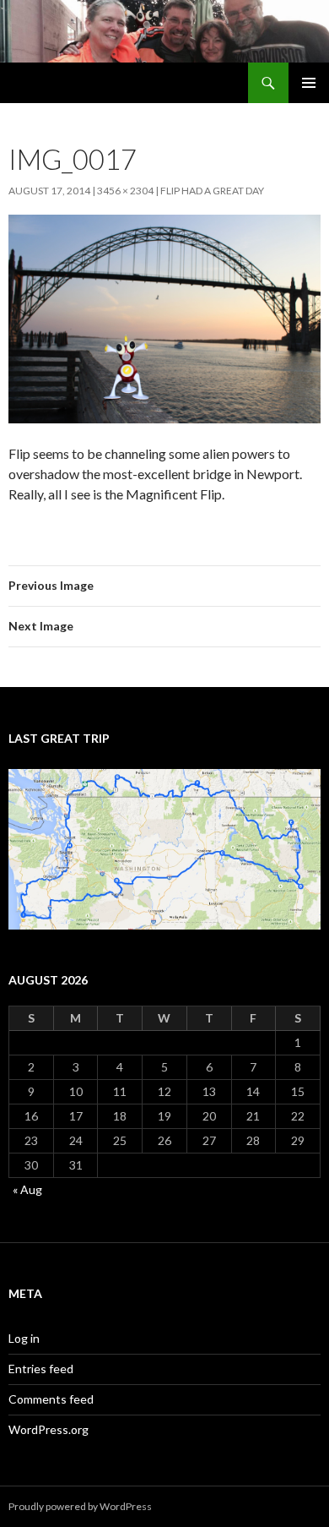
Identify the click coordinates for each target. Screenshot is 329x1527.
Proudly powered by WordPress (80, 1506)
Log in (24, 1338)
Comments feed (51, 1399)
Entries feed (40, 1368)
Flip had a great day (212, 190)
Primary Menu (309, 83)
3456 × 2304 (125, 190)
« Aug (27, 1189)
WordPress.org (48, 1429)
